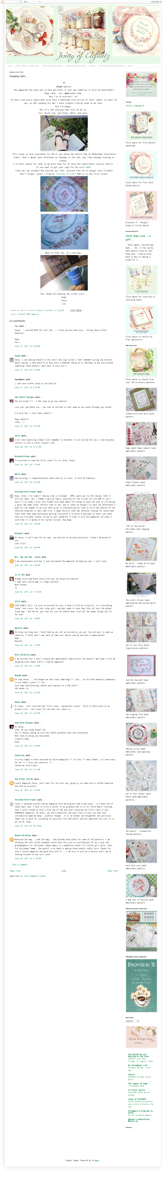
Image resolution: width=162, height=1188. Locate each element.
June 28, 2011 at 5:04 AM (27, 547)
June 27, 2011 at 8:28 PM (27, 370)
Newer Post (15, 871)
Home (10, 66)
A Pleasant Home (136, 1086)
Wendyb (18, 675)
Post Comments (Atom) (35, 876)
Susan (17, 356)
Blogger (96, 1160)
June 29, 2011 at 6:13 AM (27, 769)
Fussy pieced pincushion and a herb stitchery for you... (141, 1104)
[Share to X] (76, 310)
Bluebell (19, 533)
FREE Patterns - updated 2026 (27, 66)
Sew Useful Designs (24, 397)
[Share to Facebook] (78, 310)
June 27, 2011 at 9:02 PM (27, 426)
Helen (17, 702)
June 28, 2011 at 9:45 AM (27, 565)
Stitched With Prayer (25, 492)
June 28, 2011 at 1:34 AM (27, 464)
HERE (88, 167)
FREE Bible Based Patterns (52, 66)
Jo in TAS (19, 575)
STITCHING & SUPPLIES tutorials (111, 66)
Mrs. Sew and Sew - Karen (27, 557)
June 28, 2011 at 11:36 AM (28, 592)
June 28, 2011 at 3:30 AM (27, 524)
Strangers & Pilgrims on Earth (140, 1112)
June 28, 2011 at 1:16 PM (27, 645)
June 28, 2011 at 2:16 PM (27, 692)
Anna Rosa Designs (24, 723)
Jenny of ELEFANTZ (137, 1099)
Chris (17, 436)
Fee (16, 326)
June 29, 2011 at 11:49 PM (28, 858)
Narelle (18, 628)
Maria (17, 474)
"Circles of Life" (66, 174)
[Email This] (71, 310)
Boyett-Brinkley (23, 835)
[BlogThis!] (73, 310)
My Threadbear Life (137, 1065)
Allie (17, 601)
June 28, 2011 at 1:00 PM (27, 618)
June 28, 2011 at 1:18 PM (27, 666)
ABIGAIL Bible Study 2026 (76, 66)
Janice (131, 1074)
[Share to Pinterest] (80, 310)
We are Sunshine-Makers (140, 1115)
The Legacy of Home (137, 1083)
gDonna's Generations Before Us (139, 1120)
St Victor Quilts (136, 1090)
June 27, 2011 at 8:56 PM (27, 387)
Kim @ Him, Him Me (24, 779)
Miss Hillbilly (22, 655)
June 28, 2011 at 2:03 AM (27, 482)
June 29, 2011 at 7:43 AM (27, 790)
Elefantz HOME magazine (28, 314)
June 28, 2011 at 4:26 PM (27, 713)
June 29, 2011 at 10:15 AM (28, 826)
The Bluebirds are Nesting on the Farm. (139, 1055)
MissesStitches (22, 456)
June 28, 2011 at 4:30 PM (27, 746)
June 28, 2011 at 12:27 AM (28, 447)
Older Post (112, 871)
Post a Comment (19, 865)
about (130, 66)
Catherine (19, 755)
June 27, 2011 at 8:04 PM (27, 346)
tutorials (92, 66)
